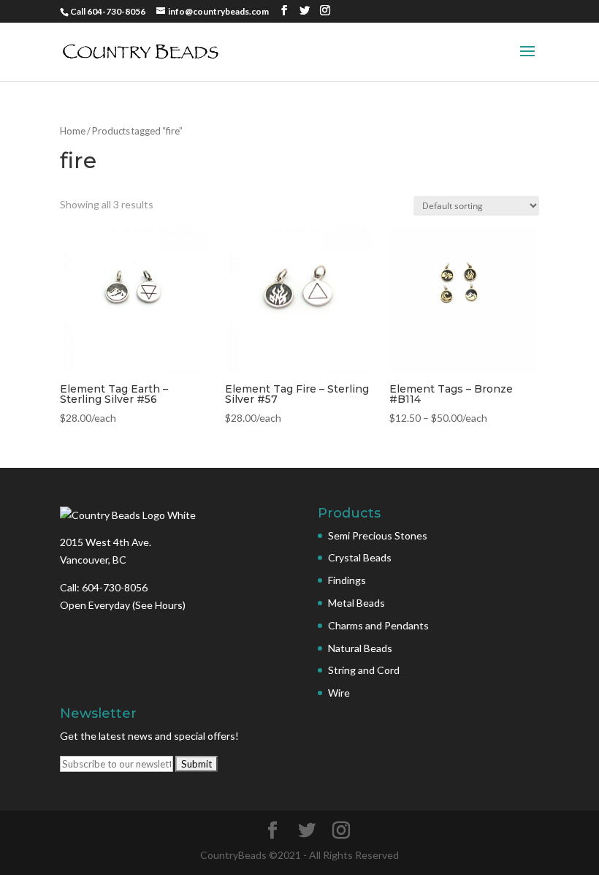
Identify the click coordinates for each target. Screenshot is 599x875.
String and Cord (364, 670)
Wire (339, 692)
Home (72, 131)
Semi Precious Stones (377, 535)
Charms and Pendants (378, 625)
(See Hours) (159, 605)
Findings (347, 580)
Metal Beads (356, 602)
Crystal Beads (360, 557)
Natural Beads (360, 648)
